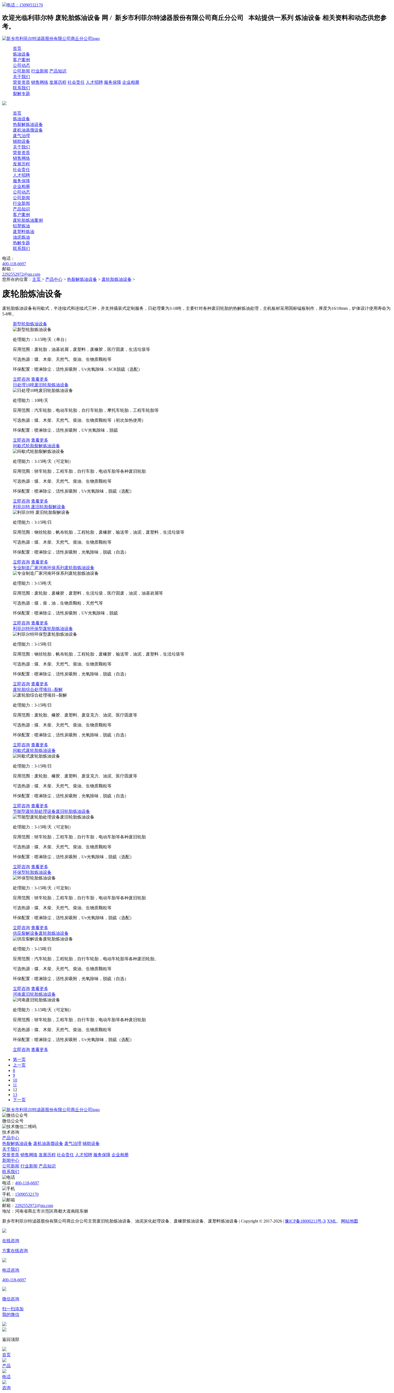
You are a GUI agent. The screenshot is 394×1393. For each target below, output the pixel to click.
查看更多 (39, 379)
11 (15, 1085)
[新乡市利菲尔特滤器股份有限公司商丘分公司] (51, 1109)
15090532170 (27, 1194)
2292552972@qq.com (21, 274)
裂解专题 (21, 93)
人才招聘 (94, 82)
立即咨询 (21, 379)
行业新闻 (39, 71)
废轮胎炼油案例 (28, 220)
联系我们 (21, 88)
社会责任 (76, 82)
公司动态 (21, 65)
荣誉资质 (21, 82)
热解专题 (21, 243)
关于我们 (21, 76)
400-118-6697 (14, 263)
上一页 (19, 1065)
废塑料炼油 (23, 231)
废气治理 (21, 135)
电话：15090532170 (24, 5)
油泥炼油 (21, 237)
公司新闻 (21, 71)
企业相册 (130, 82)
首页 (17, 48)
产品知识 (57, 71)
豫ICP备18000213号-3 (305, 1221)
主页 (37, 279)
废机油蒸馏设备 (28, 130)
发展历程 (57, 82)
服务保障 (112, 82)
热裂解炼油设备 (28, 124)
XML (332, 1221)
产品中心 (53, 279)
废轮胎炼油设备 (117, 279)
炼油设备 (21, 54)
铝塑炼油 (21, 226)
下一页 (19, 1099)
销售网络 (39, 82)
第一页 (19, 1059)
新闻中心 (10, 1160)
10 (15, 1080)
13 (15, 1094)
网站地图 (349, 1221)
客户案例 (21, 59)
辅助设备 (21, 141)
